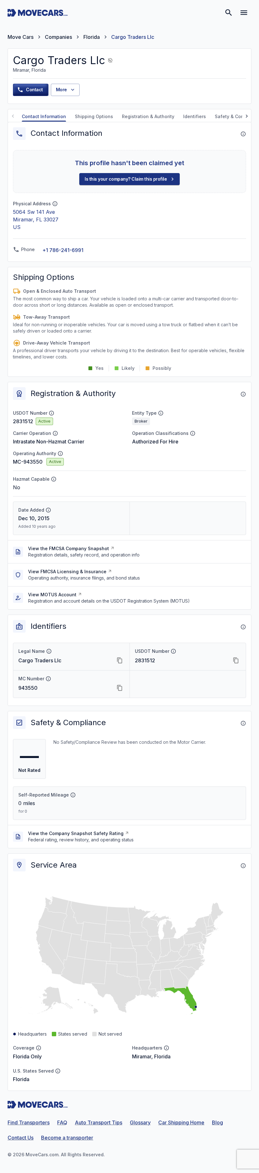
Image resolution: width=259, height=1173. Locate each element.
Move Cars (20, 37)
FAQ (62, 1122)
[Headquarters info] (166, 1048)
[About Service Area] (243, 866)
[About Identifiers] (243, 627)
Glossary (140, 1122)
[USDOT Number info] (51, 413)
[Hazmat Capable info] (54, 479)
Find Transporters (29, 1122)
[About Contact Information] (243, 134)
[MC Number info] (48, 679)
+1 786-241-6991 (62, 250)
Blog (217, 1122)
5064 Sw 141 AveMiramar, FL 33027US (35, 219)
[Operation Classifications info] (193, 433)
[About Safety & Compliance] (243, 723)
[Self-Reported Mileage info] (73, 795)
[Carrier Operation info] (55, 433)
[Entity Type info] (161, 413)
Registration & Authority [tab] (148, 116)
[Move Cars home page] (38, 12)
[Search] (228, 12)
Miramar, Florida (151, 1056)
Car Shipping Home (181, 1122)
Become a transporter (67, 1137)
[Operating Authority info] (60, 453)
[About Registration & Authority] (243, 394)
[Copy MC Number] (119, 688)
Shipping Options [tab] (94, 116)
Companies (58, 37)
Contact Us (20, 1137)
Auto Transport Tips (98, 1122)
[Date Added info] (48, 510)
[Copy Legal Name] (119, 660)
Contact (34, 89)
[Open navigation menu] (243, 12)
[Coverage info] (38, 1048)
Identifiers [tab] (194, 116)
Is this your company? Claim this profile (126, 179)
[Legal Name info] (49, 651)
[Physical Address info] (55, 204)
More (61, 89)
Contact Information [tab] (44, 116)
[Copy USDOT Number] (236, 660)
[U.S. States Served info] (58, 1071)
